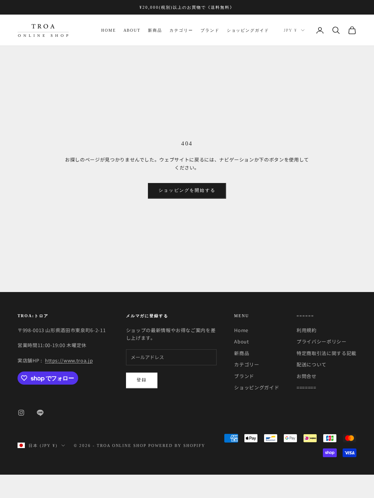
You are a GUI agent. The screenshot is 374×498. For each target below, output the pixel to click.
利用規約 (307, 330)
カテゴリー (181, 30)
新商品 (155, 30)
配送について (312, 364)
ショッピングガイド (248, 30)
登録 (142, 379)
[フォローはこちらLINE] (40, 412)
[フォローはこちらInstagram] (21, 412)
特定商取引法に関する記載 (326, 353)
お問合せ (307, 376)
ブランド (210, 30)
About (132, 30)
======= (306, 387)
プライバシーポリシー (322, 341)
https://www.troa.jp (69, 360)
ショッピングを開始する (187, 190)
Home (108, 30)
